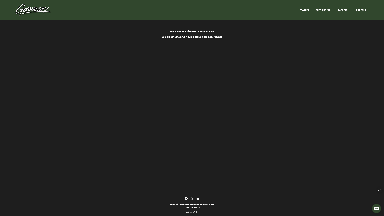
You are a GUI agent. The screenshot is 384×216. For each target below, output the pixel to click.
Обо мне (361, 10)
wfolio (195, 212)
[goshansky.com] (33, 10)
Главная (305, 10)
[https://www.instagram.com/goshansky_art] (198, 198)
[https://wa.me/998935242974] (192, 198)
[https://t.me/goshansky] (186, 198)
